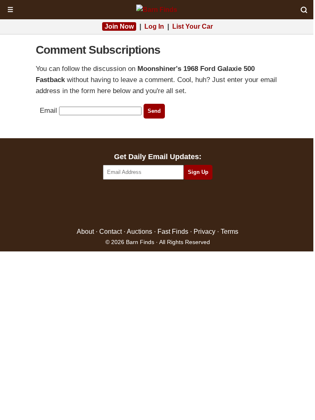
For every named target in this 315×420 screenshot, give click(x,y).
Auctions (139, 231)
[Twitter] (140, 204)
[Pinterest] (158, 204)
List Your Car (192, 26)
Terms (229, 231)
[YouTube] (193, 204)
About (85, 231)
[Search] (304, 9)
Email (48, 110)
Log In (154, 26)
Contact (110, 231)
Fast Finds (173, 231)
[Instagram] (175, 204)
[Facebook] (122, 204)
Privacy (204, 231)
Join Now (119, 26)
